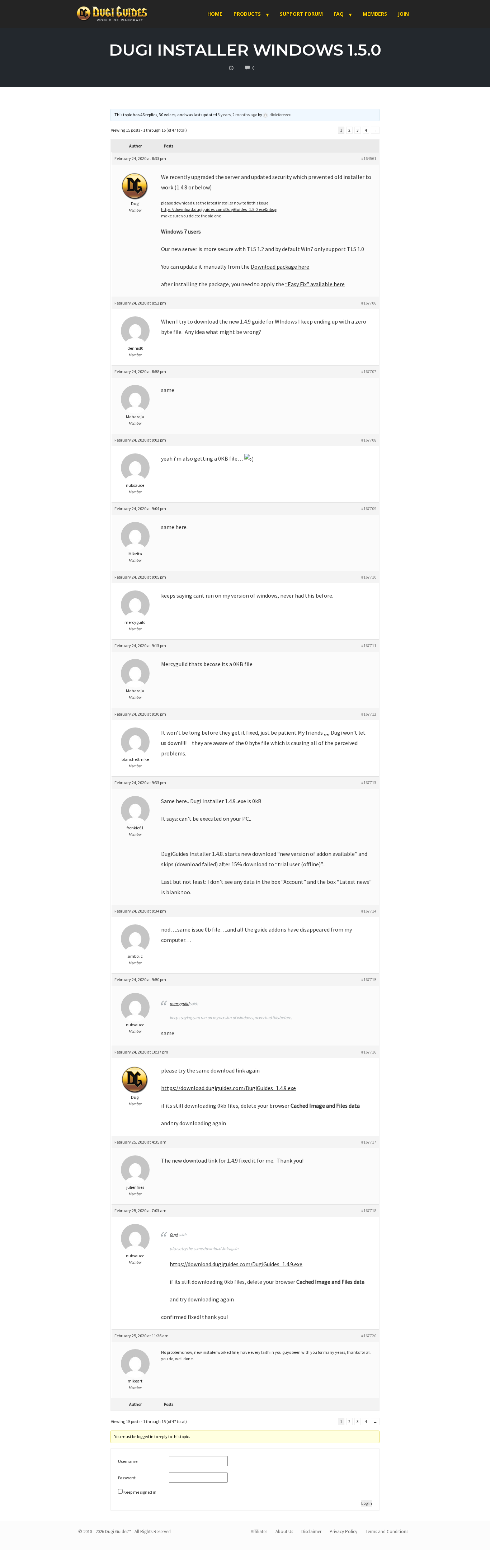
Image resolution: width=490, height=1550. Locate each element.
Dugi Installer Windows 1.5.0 (245, 50)
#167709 (368, 508)
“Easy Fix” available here (315, 284)
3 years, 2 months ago (237, 114)
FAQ (339, 13)
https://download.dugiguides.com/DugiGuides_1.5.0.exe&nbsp (218, 209)
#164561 (368, 158)
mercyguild (179, 1003)
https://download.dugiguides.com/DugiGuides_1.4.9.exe (228, 1088)
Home (214, 13)
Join (403, 13)
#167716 (368, 1052)
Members (375, 13)
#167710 (368, 577)
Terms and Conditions (387, 1531)
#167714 (368, 911)
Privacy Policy (343, 1531)
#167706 (368, 303)
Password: (127, 1477)
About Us (284, 1531)
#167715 (368, 979)
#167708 (368, 440)
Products (247, 13)
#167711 (368, 645)
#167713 (368, 782)
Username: (128, 1461)
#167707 (368, 371)
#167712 (368, 714)
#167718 (368, 1210)
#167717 (368, 1142)
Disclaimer (311, 1531)
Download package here (280, 266)
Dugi (174, 1234)
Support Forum (301, 13)
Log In (366, 1503)
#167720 (368, 1335)
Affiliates (259, 1531)
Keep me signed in (139, 1492)
